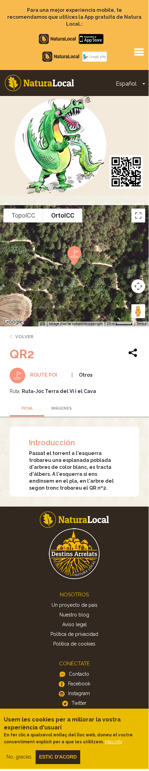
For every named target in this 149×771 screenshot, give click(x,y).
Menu (138, 51)
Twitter (79, 703)
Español (126, 83)
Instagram (79, 693)
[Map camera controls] (138, 286)
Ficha (26, 408)
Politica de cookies (74, 644)
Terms (142, 324)
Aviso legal (74, 624)
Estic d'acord (58, 757)
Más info (113, 741)
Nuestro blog (74, 614)
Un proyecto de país (74, 605)
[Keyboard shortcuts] (42, 324)
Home (39, 83)
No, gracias (19, 757)
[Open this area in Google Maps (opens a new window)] (13, 321)
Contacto (79, 674)
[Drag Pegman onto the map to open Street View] (138, 311)
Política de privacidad (74, 634)
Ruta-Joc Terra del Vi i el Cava (59, 391)
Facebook (79, 683)
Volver (24, 336)
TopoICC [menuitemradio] (23, 215)
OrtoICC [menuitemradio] (62, 215)
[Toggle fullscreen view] (138, 215)
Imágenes (61, 408)
